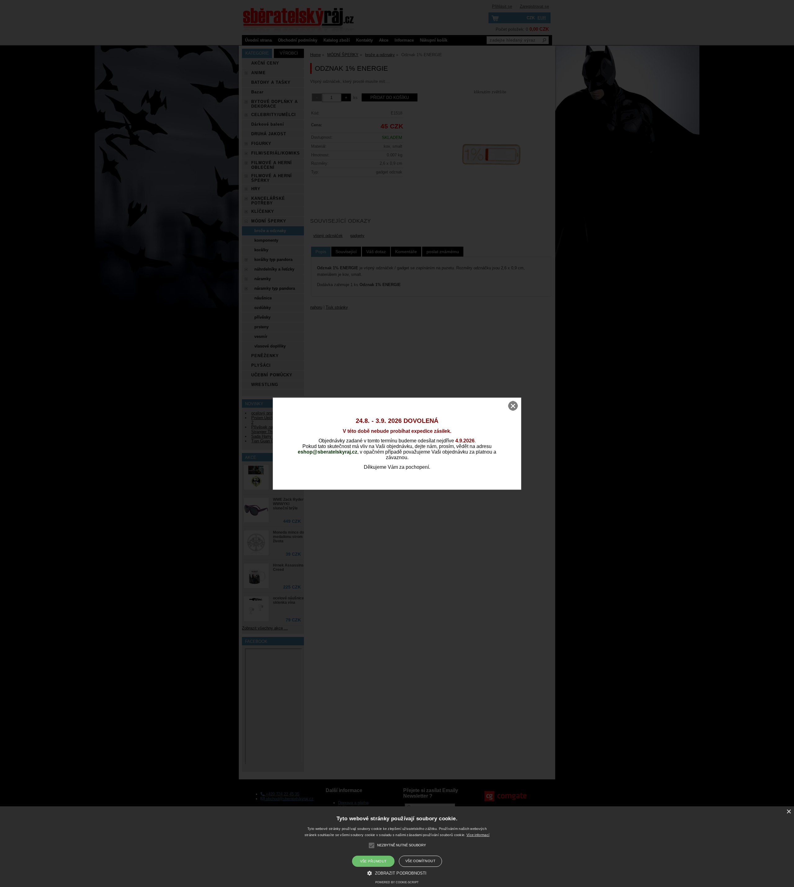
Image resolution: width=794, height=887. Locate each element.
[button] (396, 873)
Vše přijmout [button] (373, 861)
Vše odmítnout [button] (420, 861)
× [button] (788, 811)
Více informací (477, 835)
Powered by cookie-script (397, 882)
